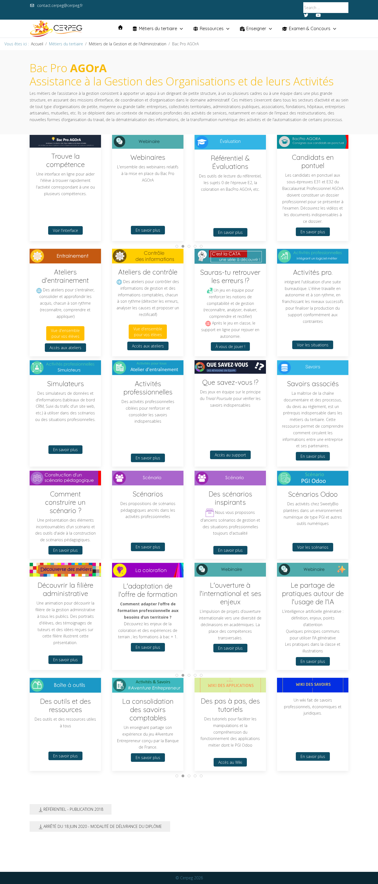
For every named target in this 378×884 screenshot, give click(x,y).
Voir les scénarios (312, 547)
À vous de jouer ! (230, 346)
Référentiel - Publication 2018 (73, 809)
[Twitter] (306, 15)
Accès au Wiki (230, 762)
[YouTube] (318, 15)
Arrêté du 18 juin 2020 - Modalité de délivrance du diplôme (102, 826)
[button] (230, 684)
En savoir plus (148, 229)
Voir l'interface (65, 230)
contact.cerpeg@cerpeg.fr (60, 5)
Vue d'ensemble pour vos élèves (65, 333)
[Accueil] (120, 27)
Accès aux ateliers (65, 347)
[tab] (176, 246)
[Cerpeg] (56, 29)
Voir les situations (312, 344)
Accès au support (230, 455)
